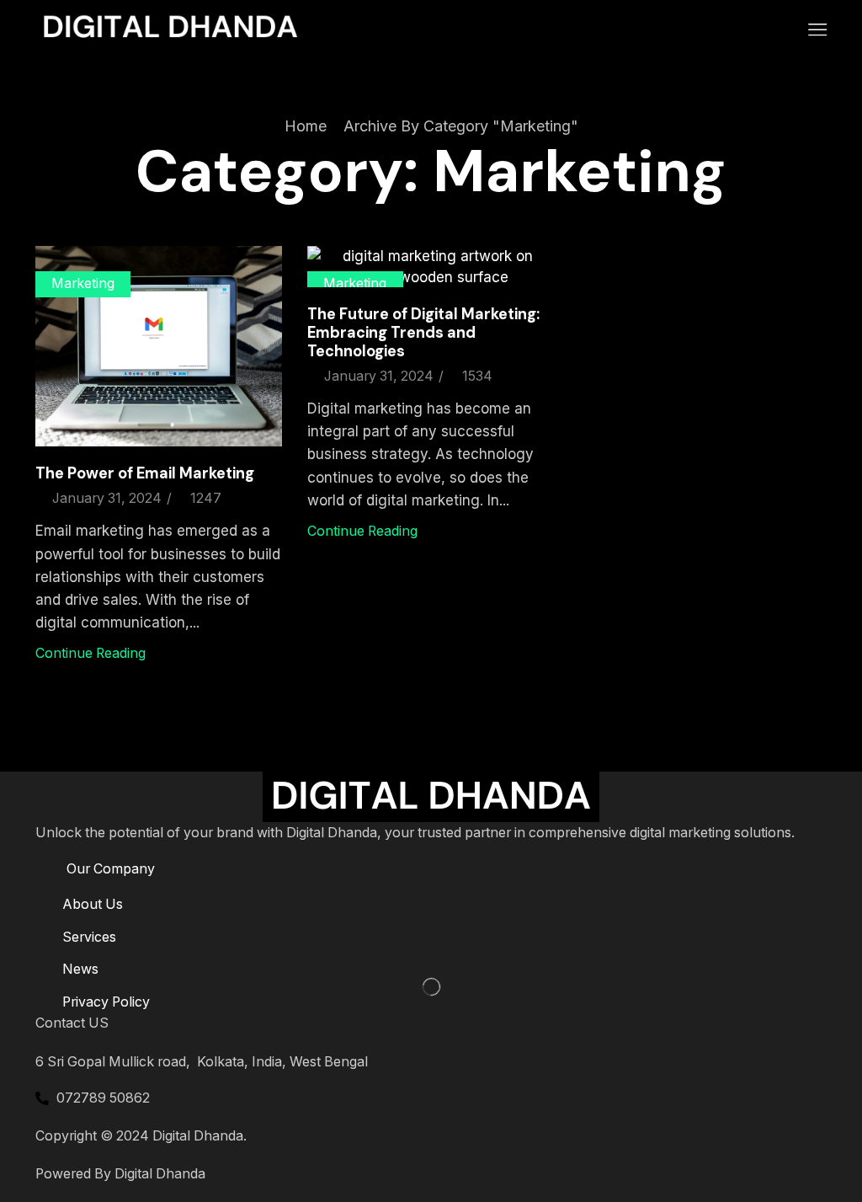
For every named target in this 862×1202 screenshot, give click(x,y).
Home (306, 126)
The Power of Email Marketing (144, 473)
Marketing (82, 283)
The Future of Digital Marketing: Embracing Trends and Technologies (423, 332)
